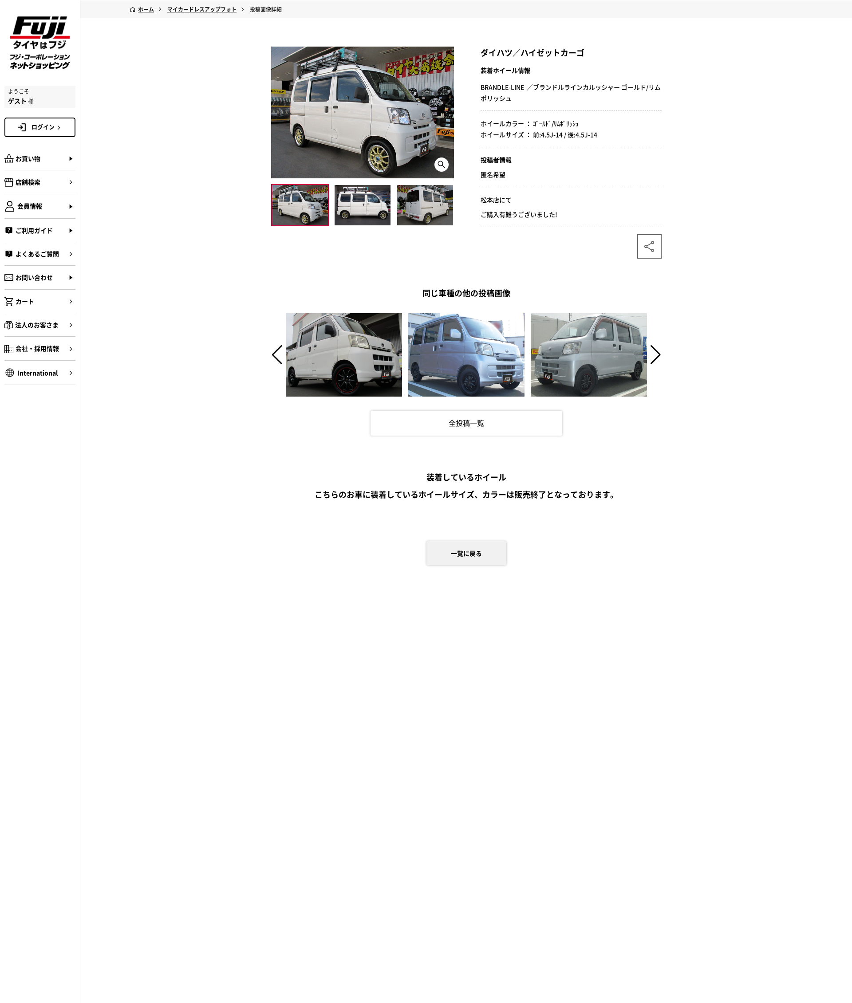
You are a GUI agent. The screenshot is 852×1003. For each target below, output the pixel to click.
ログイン (43, 126)
